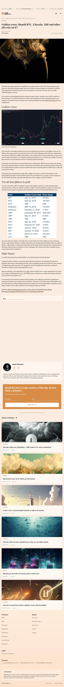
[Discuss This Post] (23, 298)
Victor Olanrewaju (7, 481)
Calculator (4, 636)
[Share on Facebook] (9, 298)
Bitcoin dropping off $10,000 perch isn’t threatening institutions (24, 291)
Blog (3, 621)
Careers (34, 632)
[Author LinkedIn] (18, 367)
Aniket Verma (6, 576)
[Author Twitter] (14, 367)
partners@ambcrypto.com (11, 663)
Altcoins (5, 444)
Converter (4, 625)
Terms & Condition (58, 683)
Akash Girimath (5, 33)
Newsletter (5, 629)
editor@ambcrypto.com (27, 663)
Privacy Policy (49, 683)
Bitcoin (4, 20)
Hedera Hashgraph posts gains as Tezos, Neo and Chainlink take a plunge (29, 289)
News (3, 617)
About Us (34, 617)
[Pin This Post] (16, 298)
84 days (27, 271)
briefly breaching (50, 100)
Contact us (35, 625)
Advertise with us (37, 621)
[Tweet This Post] (12, 298)
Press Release (5, 640)
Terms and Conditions (8, 653)
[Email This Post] (19, 298)
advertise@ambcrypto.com (44, 663)
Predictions (5, 632)
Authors (34, 629)
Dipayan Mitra (6, 450)
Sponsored (5, 644)
